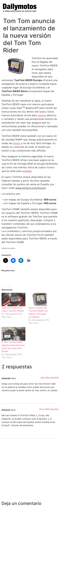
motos (16, 143)
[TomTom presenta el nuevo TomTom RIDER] (13, 299)
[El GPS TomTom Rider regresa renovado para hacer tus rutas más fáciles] (13, 334)
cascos (42, 115)
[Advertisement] (30, 469)
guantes (27, 171)
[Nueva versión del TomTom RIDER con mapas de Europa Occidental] (40, 299)
